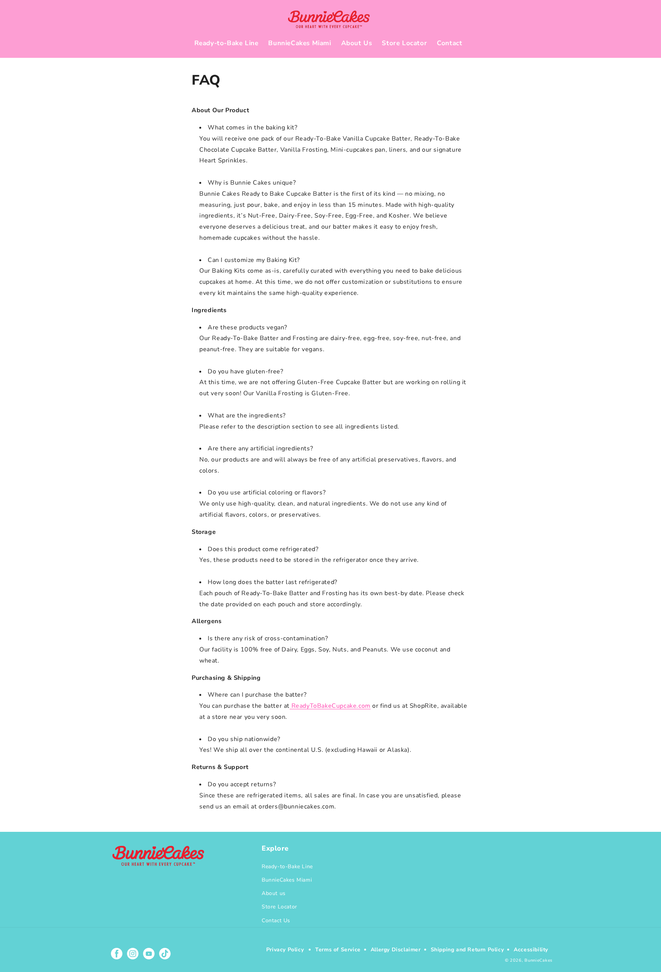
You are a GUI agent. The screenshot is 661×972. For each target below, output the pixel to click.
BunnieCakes (538, 960)
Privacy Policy (285, 949)
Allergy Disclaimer (396, 949)
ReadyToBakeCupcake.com (330, 706)
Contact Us (276, 920)
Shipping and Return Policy (467, 949)
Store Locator (279, 906)
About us (274, 893)
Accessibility (531, 949)
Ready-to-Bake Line (287, 866)
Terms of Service (338, 949)
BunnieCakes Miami (287, 880)
